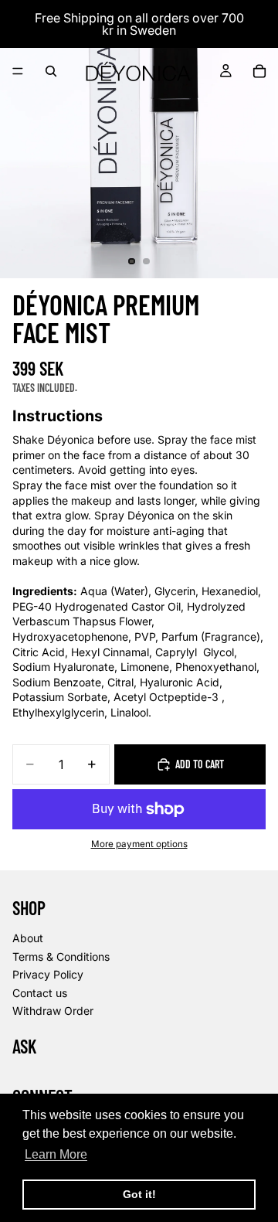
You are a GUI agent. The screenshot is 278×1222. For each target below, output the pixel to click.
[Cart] (259, 71)
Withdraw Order (52, 1010)
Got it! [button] (139, 1194)
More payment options (139, 844)
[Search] (51, 71)
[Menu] (18, 71)
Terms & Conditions (61, 955)
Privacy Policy (47, 974)
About (27, 938)
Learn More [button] (56, 1154)
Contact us (39, 992)
